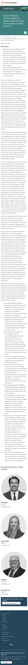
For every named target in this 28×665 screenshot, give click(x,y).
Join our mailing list (10, 603)
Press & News (5, 627)
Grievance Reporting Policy (8, 636)
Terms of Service (5, 632)
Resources (8, 37)
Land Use (3, 592)
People (3, 615)
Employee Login (5, 640)
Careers (4, 625)
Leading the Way (5, 613)
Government (4, 594)
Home (2, 37)
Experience (4, 617)
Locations (4, 629)
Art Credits (4, 638)
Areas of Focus (5, 590)
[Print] (25, 32)
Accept (5, 662)
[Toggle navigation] (25, 2)
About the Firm (5, 621)
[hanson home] (9, 2)
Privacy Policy (5, 634)
